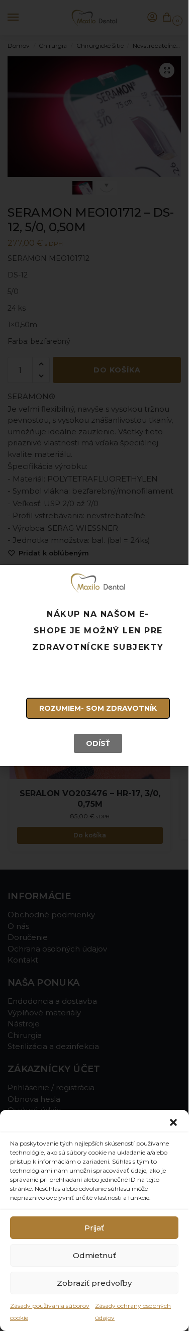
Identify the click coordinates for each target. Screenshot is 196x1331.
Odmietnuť (94, 1255)
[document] (94, 665)
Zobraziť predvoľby (94, 1283)
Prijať (94, 1227)
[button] (173, 1122)
